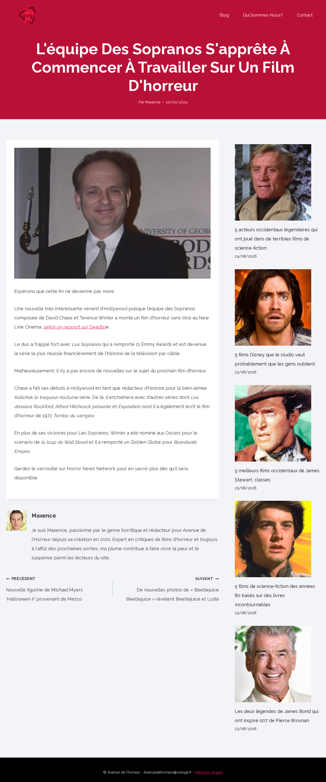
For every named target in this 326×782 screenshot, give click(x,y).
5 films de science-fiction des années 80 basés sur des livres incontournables (275, 595)
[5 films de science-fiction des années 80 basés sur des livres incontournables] (277, 539)
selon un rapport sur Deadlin (75, 327)
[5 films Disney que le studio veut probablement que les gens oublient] (277, 307)
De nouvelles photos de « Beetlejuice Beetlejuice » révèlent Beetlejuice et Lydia (172, 589)
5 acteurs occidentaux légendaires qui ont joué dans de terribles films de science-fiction (276, 239)
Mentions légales (209, 772)
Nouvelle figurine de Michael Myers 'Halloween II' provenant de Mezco (44, 589)
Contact (305, 15)
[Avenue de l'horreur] (27, 15)
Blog (224, 15)
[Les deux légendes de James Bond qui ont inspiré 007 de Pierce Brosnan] (277, 664)
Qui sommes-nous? (263, 15)
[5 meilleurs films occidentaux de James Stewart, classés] (277, 423)
